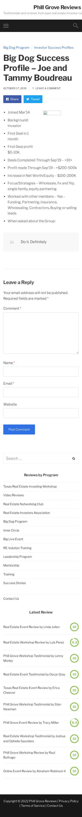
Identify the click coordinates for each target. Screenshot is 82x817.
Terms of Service (33, 805)
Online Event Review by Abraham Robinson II (34, 771)
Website (10, 404)
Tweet (35, 99)
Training (8, 574)
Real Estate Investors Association (26, 513)
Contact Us (11, 598)
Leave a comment (48, 88)
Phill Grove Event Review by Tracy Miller (31, 722)
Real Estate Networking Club (23, 504)
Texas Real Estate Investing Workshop (30, 486)
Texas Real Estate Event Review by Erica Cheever (31, 690)
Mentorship (11, 565)
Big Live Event (13, 539)
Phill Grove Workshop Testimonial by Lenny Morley (33, 658)
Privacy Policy (69, 801)
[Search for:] (41, 458)
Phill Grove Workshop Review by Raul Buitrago (29, 755)
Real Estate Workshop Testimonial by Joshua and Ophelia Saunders (34, 738)
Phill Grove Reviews (57, 7)
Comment (12, 308)
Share (14, 99)
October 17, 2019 (15, 88)
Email (8, 383)
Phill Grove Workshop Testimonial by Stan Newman (32, 706)
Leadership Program (17, 556)
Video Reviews (13, 495)
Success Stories (14, 583)
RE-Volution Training (17, 548)
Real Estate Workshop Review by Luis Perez (33, 642)
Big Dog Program (16, 48)
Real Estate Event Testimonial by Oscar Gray (34, 674)
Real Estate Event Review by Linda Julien (31, 627)
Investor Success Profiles (54, 48)
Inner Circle (11, 530)
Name (9, 363)
